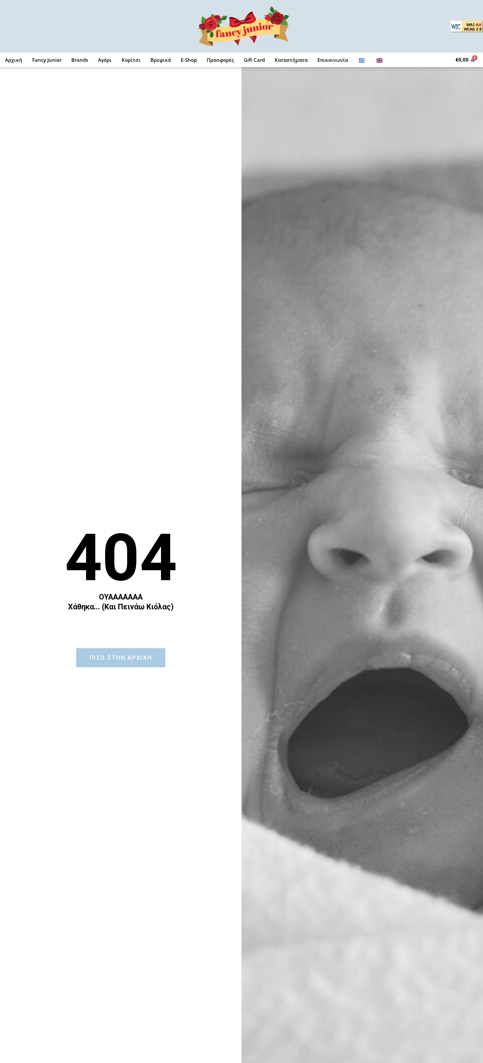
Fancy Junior (46, 60)
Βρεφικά (160, 60)
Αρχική (13, 60)
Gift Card (254, 60)
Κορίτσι (131, 60)
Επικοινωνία (332, 60)
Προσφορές (220, 60)
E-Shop (189, 60)
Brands (79, 60)
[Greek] (362, 60)
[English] (379, 60)
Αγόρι (105, 60)
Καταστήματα (291, 60)
